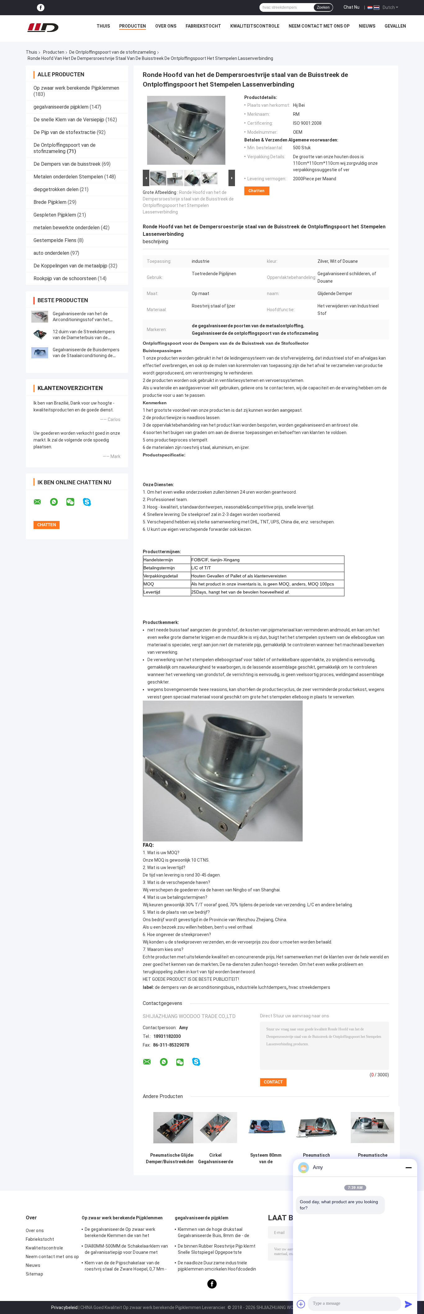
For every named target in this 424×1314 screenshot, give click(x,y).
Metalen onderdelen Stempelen (68, 177)
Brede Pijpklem (50, 202)
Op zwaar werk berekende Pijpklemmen (76, 88)
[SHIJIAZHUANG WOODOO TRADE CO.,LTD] (43, 27)
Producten (132, 26)
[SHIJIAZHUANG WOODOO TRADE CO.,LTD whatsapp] (57, 502)
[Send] (408, 1304)
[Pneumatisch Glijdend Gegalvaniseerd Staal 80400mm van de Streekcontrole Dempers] (316, 1128)
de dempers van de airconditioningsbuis (194, 987)
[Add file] (301, 1304)
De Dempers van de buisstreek (67, 164)
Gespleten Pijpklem (55, 215)
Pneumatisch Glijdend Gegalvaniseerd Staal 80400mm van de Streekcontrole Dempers (316, 1158)
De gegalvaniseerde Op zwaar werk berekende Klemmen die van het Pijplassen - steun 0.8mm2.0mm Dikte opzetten (123, 1233)
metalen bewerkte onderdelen (67, 228)
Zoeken (323, 7)
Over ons (165, 26)
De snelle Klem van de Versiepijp (69, 120)
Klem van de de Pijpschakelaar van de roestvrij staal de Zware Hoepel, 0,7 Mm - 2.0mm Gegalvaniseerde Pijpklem (126, 1266)
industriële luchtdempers (261, 987)
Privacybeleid (64, 1307)
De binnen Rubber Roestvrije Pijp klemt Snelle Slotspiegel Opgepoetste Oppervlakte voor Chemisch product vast (219, 1250)
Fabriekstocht (203, 26)
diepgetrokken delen (56, 189)
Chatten (256, 190)
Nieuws (367, 26)
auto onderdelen (51, 253)
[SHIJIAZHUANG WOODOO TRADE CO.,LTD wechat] (74, 502)
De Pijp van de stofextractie (65, 132)
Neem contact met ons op (319, 26)
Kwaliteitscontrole (254, 26)
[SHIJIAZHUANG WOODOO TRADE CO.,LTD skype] (91, 502)
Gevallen (395, 26)
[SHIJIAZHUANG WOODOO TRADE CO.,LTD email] (41, 502)
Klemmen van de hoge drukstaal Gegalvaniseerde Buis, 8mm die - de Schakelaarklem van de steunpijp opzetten (213, 1233)
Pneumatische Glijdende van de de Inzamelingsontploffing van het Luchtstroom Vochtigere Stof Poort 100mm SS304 (372, 1158)
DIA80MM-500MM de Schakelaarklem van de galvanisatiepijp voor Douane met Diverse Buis (126, 1250)
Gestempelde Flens (55, 240)
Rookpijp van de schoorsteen (65, 278)
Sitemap (34, 1273)
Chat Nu (351, 7)
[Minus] (408, 1167)
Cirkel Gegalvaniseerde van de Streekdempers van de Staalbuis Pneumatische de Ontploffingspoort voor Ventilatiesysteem (215, 1158)
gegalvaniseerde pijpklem (61, 107)
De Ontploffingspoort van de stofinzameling (112, 52)
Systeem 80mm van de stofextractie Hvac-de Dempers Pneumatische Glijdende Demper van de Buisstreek (265, 1158)
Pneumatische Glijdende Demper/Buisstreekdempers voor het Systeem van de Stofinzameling (175, 1158)
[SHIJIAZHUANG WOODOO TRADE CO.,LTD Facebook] (40, 7)
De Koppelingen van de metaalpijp (70, 266)
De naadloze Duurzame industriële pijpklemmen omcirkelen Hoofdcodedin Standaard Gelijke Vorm (217, 1266)
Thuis (103, 26)
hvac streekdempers (309, 987)
